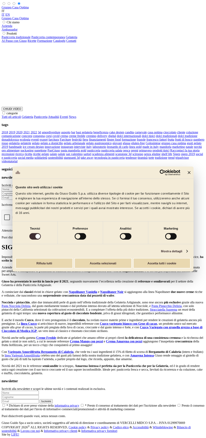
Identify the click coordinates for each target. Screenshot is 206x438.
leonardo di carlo (117, 146)
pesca (126, 150)
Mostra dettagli (171, 251)
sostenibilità (55, 157)
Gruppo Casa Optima (15, 7)
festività (77, 139)
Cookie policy (78, 427)
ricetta (28, 154)
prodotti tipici (160, 150)
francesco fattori (156, 139)
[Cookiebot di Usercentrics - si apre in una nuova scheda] (162, 172)
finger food (114, 139)
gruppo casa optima (173, 143)
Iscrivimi (46, 401)
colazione (192, 132)
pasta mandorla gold (73, 150)
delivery (102, 136)
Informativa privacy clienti (60, 431)
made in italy (150, 146)
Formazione (44, 40)
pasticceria (93, 150)
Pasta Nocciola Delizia (16, 306)
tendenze (131, 157)
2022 (34, 132)
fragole (141, 139)
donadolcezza (10, 139)
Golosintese (153, 143)
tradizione (161, 157)
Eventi (64, 117)
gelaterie (26, 143)
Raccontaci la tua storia (185, 150)
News (72, 117)
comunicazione (11, 136)
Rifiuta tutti (44, 263)
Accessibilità (141, 427)
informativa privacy (67, 405)
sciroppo (137, 154)
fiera (85, 139)
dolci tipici (148, 136)
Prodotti (12, 33)
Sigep (176, 154)
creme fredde (77, 136)
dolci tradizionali (166, 136)
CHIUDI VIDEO (12, 108)
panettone (40, 150)
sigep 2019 (188, 154)
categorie (12, 113)
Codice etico (121, 427)
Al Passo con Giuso (14, 40)
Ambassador (10, 29)
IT (3, 14)
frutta (171, 139)
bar (73, 132)
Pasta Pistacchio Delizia (166, 306)
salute (61, 154)
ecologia (25, 139)
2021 (26, 132)
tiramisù (143, 157)
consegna (39, 136)
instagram (67, 146)
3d (39, 132)
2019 (12, 132)
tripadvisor (182, 157)
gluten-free (138, 143)
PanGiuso (53, 150)
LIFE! (15, 434)
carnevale (141, 132)
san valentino (74, 154)
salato (53, 154)
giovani (117, 143)
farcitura (53, 139)
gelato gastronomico (99, 143)
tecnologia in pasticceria (109, 157)
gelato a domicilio (51, 143)
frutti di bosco (184, 139)
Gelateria (71, 37)
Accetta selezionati (103, 263)
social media (26, 157)
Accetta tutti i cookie (161, 263)
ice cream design (33, 146)
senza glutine (152, 154)
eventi (35, 139)
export (44, 139)
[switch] (80, 236)
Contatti (71, 40)
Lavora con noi (30, 431)
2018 (5, 132)
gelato (36, 143)
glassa (126, 143)
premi (134, 150)
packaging (27, 150)
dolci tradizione (187, 136)
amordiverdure (51, 132)
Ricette (32, 40)
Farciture (65, 139)
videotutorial (10, 161)
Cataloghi (59, 40)
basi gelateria (84, 132)
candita (129, 132)
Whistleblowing (163, 427)
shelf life (166, 154)
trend (171, 157)
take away (87, 157)
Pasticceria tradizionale (16, 37)
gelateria (14, 143)
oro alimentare (11, 150)
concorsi (27, 136)
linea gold (135, 146)
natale (189, 146)
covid (56, 136)
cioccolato (169, 132)
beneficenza (100, 132)
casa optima (155, 132)
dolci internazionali (129, 136)
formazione (129, 139)
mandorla (165, 146)
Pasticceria (40, 117)
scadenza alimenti (103, 154)
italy (89, 146)
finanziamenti (97, 139)
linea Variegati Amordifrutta (22, 355)
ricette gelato (41, 154)
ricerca (19, 154)
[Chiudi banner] (189, 172)
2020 (19, 132)
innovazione (52, 146)
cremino (91, 136)
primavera (145, 150)
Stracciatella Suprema (163, 309)
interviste (79, 146)
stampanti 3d (72, 157)
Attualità (53, 117)
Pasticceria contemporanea (48, 37)
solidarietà (40, 157)
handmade (15, 146)
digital (112, 136)
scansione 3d (123, 154)
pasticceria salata (111, 150)
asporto (65, 132)
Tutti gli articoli (11, 117)
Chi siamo (13, 22)
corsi (49, 136)
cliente (181, 132)
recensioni (8, 154)
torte (151, 157)
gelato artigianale (74, 143)
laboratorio (99, 146)
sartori (87, 154)
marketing (178, 146)
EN (7, 14)
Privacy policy (100, 427)
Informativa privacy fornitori (99, 431)
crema (64, 136)
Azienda (7, 26)
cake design (116, 132)
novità (198, 146)
